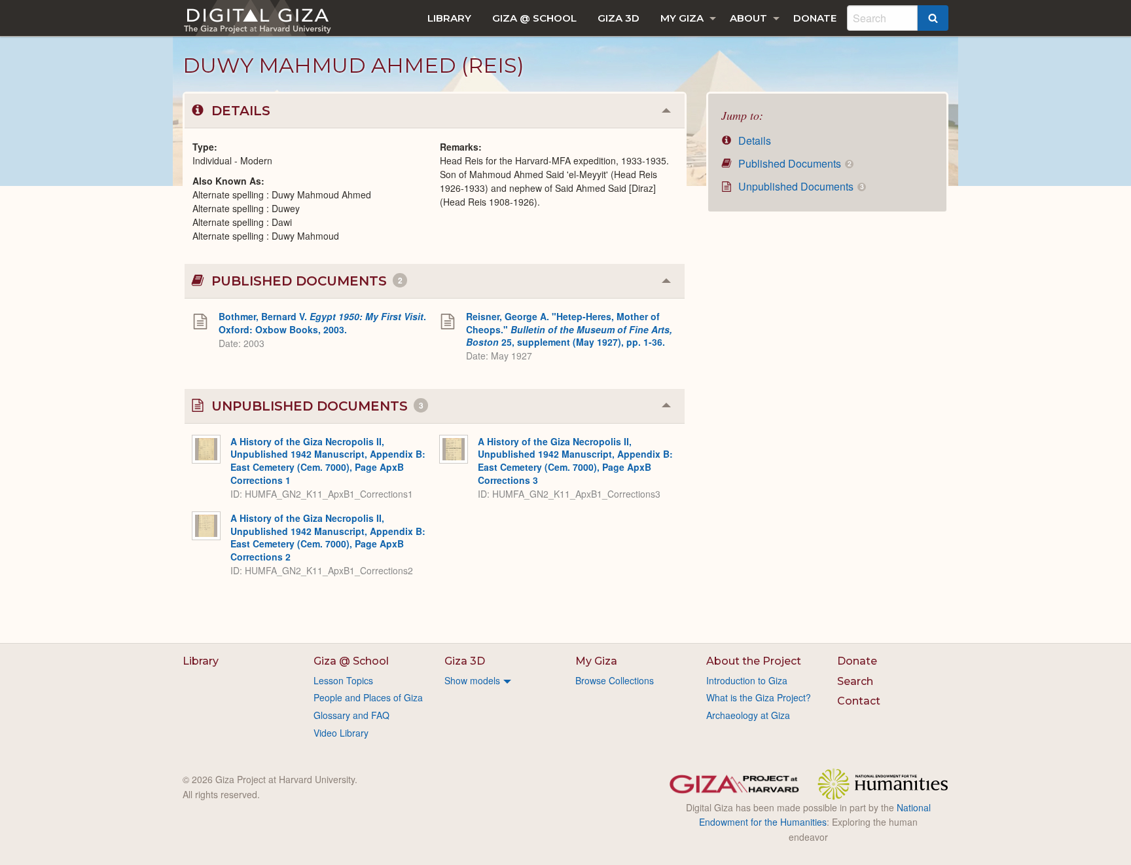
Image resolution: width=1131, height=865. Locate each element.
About (748, 18)
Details (753, 140)
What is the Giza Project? (758, 697)
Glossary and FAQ (351, 715)
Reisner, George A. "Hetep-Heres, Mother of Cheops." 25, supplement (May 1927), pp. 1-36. (569, 329)
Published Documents (793, 163)
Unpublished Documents (799, 186)
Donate (814, 18)
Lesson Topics (343, 680)
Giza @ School (534, 18)
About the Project (753, 661)
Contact (858, 701)
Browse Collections (614, 680)
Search (855, 681)
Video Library (341, 732)
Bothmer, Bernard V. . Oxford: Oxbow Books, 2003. (322, 323)
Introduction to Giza (746, 680)
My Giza (682, 18)
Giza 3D (618, 18)
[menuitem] (449, 18)
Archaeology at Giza (748, 715)
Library (449, 18)
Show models (472, 680)
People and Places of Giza (368, 697)
